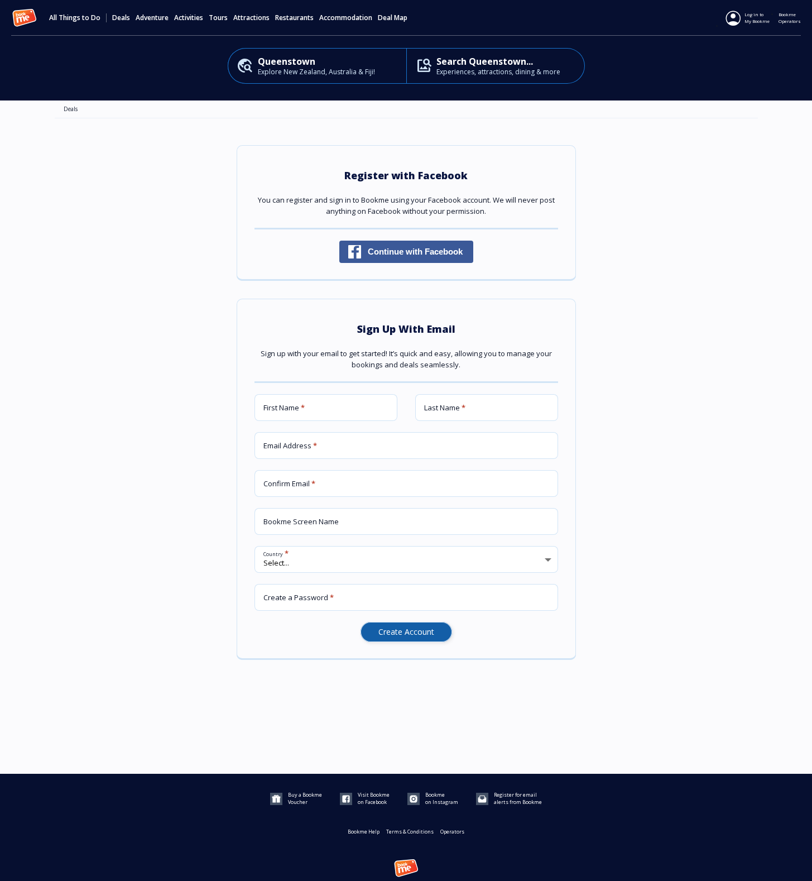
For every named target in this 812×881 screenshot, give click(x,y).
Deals (121, 17)
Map (400, 17)
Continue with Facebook (415, 251)
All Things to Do (74, 17)
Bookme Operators (790, 17)
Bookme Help (363, 831)
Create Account (406, 631)
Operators (452, 831)
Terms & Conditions (410, 831)
